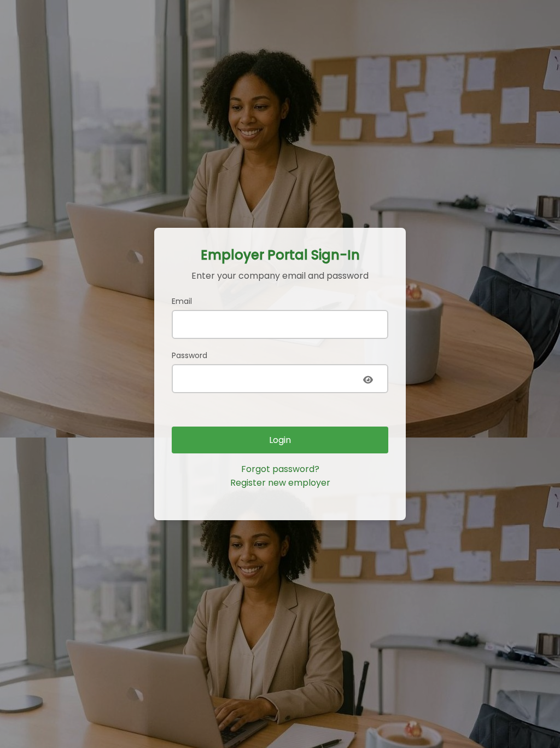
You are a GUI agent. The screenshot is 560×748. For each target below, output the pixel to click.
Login (280, 440)
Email (182, 301)
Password (189, 355)
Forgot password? (280, 469)
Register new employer (280, 482)
